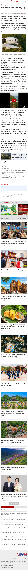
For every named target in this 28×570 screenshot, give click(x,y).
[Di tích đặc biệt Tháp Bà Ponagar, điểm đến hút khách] (14, 285)
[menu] (1, 1)
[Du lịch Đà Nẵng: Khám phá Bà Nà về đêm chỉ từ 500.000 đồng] (14, 344)
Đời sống (3, 500)
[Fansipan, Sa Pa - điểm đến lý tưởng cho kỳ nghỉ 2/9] (14, 372)
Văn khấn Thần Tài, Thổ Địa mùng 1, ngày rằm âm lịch (13, 544)
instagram (12, 181)
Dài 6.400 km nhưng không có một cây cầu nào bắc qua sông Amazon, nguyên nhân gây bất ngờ (19, 157)
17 (10, 514)
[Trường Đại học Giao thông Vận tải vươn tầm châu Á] (9, 209)
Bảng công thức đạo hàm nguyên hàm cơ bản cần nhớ (13, 509)
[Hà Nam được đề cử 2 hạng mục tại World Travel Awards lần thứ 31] (14, 429)
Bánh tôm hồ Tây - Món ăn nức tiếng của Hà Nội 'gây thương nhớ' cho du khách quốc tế (13, 326)
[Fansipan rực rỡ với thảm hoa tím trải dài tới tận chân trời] (14, 456)
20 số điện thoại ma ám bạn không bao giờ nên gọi (12, 524)
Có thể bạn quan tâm (9, 202)
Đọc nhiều (7, 507)
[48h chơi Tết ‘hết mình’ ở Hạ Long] (14, 259)
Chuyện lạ (5, 5)
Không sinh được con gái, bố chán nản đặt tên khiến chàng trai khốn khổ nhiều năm (14, 496)
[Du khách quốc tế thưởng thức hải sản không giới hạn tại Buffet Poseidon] (14, 230)
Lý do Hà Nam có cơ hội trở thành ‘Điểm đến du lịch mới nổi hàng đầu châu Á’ (12, 413)
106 (25, 532)
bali (6, 181)
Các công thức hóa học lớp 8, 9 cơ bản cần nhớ (11, 532)
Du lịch (3, 245)
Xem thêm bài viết (14, 503)
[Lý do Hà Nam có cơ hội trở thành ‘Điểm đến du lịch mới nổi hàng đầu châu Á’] (14, 400)
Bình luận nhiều (20, 507)
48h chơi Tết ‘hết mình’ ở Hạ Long (12, 270)
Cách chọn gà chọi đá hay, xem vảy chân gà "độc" (12, 536)
